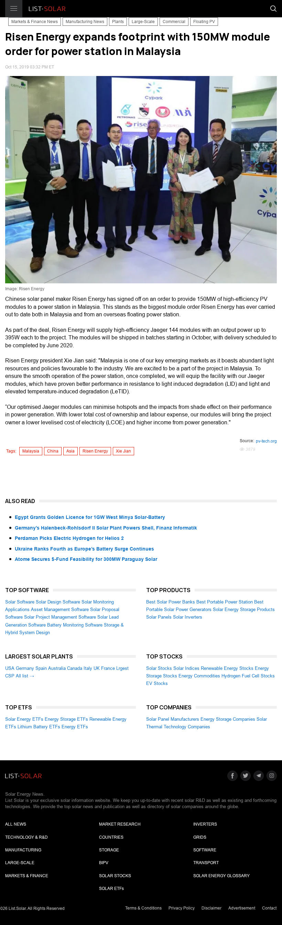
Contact (269, 908)
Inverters (205, 824)
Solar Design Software (58, 602)
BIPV (103, 862)
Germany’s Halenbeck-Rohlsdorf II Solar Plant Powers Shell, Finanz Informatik (106, 528)
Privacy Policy (182, 908)
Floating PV (204, 21)
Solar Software (19, 602)
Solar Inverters (187, 617)
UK (97, 668)
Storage (109, 850)
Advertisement (241, 908)
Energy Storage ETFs (66, 719)
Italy (88, 668)
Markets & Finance (26, 875)
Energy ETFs (75, 726)
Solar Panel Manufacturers (172, 719)
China (52, 451)
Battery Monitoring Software (74, 625)
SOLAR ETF (111, 888)
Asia (70, 451)
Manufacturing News (85, 21)
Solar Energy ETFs (24, 719)
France (108, 668)
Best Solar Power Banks (170, 602)
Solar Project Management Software (60, 617)
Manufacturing (23, 850)
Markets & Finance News (34, 21)
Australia (57, 668)
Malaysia (30, 451)
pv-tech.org (266, 441)
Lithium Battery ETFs (39, 726)
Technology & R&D (26, 837)
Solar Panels (159, 617)
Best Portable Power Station (224, 602)
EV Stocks (157, 683)
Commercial (174, 21)
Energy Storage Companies (227, 719)
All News (15, 824)
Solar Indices (186, 668)
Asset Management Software (60, 609)
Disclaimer (211, 908)
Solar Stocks (159, 668)
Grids (199, 837)
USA (9, 668)
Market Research (120, 824)
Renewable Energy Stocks (227, 668)
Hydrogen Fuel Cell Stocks (248, 675)
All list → (25, 675)
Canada (74, 668)
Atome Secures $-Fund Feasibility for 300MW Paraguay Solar (86, 559)
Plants (118, 21)
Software (204, 850)
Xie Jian (123, 451)
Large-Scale (143, 21)
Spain (41, 668)
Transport (206, 862)
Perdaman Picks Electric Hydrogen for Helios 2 (69, 538)
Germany (25, 668)
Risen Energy (95, 451)
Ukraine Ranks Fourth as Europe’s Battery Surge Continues (84, 549)
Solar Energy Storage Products (244, 609)
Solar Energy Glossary (221, 875)
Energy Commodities (199, 675)
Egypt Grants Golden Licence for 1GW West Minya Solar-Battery (90, 517)
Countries (111, 837)
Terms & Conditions (143, 908)
